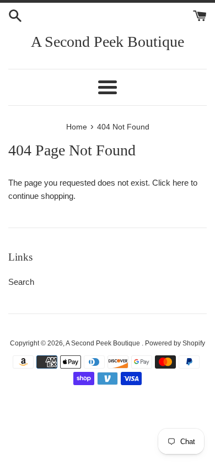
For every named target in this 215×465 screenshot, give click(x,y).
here (181, 182)
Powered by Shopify (175, 343)
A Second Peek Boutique (107, 41)
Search (21, 281)
